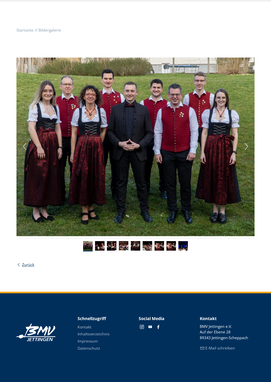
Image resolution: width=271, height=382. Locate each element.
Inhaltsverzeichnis (94, 334)
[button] (142, 327)
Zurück (28, 264)
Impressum (88, 341)
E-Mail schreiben (220, 348)
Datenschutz (89, 348)
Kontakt (84, 327)
